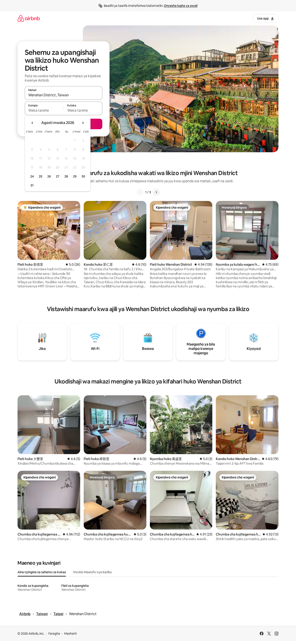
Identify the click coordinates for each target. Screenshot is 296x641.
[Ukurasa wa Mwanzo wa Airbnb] (29, 18)
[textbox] (44, 110)
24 (32, 176)
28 (66, 176)
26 (49, 176)
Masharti (70, 634)
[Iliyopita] (140, 192)
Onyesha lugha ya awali (180, 6)
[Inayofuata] (156, 192)
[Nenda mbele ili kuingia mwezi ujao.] (83, 123)
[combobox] (63, 95)
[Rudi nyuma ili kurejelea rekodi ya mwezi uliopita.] (32, 123)
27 (57, 176)
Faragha (54, 634)
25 (40, 176)
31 (32, 185)
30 (83, 176)
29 (74, 176)
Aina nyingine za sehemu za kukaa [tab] (42, 572)
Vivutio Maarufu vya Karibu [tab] (92, 572)
